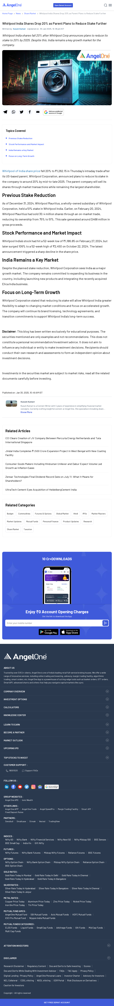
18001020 (13, 770)
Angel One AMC (12, 800)
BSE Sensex (100, 839)
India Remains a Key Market (21, 150)
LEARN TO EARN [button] (12, 724)
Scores (87, 966)
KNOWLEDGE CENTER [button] (15, 715)
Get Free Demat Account (57, 1002)
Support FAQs (31, 770)
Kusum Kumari (19, 28)
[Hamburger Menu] (110, 5)
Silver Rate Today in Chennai (85, 888)
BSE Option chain (14, 865)
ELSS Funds (11, 927)
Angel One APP (12, 809)
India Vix (27, 843)
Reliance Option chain (93, 862)
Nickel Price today (82, 901)
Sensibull (9, 821)
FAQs (61, 970)
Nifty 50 (9, 839)
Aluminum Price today (39, 901)
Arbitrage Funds (64, 927)
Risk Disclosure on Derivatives (82, 980)
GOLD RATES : (11, 871)
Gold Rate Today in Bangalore (52, 878)
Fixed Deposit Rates (14, 812)
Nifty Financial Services (42, 839)
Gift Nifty (39, 843)
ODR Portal (59, 980)
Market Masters (99, 513)
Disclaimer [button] (10, 958)
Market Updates (14, 521)
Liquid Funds (27, 927)
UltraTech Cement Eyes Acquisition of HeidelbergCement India (41, 489)
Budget (10, 513)
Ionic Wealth (27, 800)
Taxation (28, 529)
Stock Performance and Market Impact (26, 144)
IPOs (85, 513)
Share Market (13, 529)
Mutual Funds (32, 521)
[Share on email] (38, 112)
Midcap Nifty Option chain (66, 862)
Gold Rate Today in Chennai (75, 875)
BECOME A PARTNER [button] (14, 732)
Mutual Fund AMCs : (15, 911)
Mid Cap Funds (96, 927)
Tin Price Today (35, 905)
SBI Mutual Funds (39, 914)
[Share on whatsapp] (13, 112)
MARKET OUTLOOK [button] (13, 740)
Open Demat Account (63, 5)
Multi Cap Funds (13, 931)
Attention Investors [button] (16, 945)
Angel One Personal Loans (48, 975)
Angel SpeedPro (47, 809)
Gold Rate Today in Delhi (46, 875)
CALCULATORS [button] (11, 707)
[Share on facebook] (30, 112)
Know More (26, 412)
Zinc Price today (61, 901)
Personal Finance (50, 521)
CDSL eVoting (27, 980)
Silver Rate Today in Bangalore (53, 888)
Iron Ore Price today (15, 905)
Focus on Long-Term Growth (21, 156)
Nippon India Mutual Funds (42, 918)
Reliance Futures (76, 852)
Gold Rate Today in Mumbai (18, 875)
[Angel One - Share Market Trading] (12, 5)
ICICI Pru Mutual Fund (15, 918)
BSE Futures (94, 852)
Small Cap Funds (45, 927)
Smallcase (21, 821)
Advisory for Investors (93, 975)
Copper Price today (14, 901)
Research (88, 521)
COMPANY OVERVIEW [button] (14, 691)
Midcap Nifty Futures (54, 852)
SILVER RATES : (11, 885)
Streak (32, 821)
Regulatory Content (36, 966)
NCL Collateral (10, 980)
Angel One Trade (29, 809)
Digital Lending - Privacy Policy (18, 975)
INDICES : (8, 836)
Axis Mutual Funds (60, 914)
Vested (42, 821)
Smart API (86, 809)
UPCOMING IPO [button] (11, 748)
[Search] (105, 5)
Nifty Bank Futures (31, 852)
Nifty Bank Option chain (38, 862)
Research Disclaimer (14, 966)
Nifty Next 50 (64, 839)
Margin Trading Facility (68, 809)
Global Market (62, 513)
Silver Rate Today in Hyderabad (20, 888)
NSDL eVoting (43, 980)
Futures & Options (43, 513)
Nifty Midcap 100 (82, 839)
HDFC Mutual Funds (81, 914)
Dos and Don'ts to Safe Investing (65, 966)
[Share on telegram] (5, 112)
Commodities (24, 513)
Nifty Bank (22, 839)
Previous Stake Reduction (20, 138)
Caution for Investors (14, 985)
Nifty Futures (11, 852)
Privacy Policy (87, 970)
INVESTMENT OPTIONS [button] (15, 699)
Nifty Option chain (14, 862)
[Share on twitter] (21, 112)
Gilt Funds (80, 927)
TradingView (54, 821)
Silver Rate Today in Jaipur (18, 891)
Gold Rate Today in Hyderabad (19, 878)
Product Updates (71, 521)
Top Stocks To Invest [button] (16, 757)
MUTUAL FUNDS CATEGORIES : (19, 924)
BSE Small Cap (12, 843)
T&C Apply (72, 970)
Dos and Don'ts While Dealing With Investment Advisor (30, 970)
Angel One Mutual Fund (16, 914)
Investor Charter (72, 975)
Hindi (75, 513)
